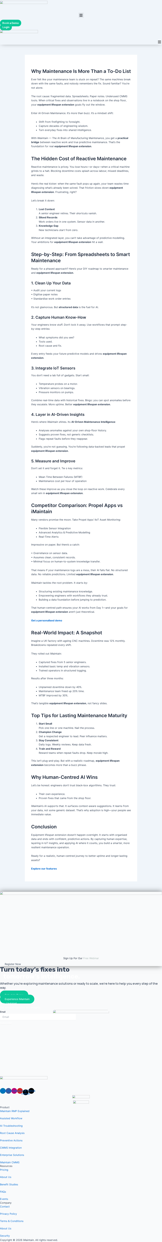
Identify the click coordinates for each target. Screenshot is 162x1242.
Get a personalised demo (46, 620)
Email (2, 1011)
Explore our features (44, 868)
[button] (81, 15)
